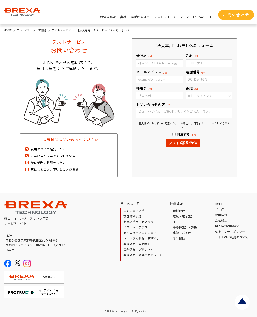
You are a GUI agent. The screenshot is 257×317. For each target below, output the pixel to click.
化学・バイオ (182, 233)
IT (174, 222)
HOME (219, 204)
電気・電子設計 (183, 216)
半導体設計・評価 (185, 227)
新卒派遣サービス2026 (138, 222)
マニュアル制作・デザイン (141, 238)
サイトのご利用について (231, 237)
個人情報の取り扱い (150, 123)
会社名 (144, 55)
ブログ (219, 209)
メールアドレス (151, 71)
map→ (10, 249)
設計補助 (179, 238)
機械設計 (179, 211)
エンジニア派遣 (134, 211)
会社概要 (221, 220)
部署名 (144, 88)
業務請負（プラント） (138, 249)
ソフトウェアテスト (137, 227)
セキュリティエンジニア (140, 233)
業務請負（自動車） (137, 244)
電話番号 (195, 71)
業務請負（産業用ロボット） (143, 255)
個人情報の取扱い (227, 226)
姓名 (192, 55)
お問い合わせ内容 (153, 104)
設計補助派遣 (132, 216)
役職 (192, 88)
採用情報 (221, 215)
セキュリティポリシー (230, 231)
